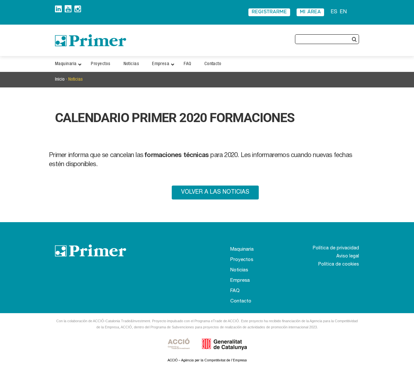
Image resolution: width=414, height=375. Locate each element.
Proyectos (241, 259)
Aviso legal (347, 256)
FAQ (235, 291)
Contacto (240, 301)
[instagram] (77, 8)
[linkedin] (58, 8)
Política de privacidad (336, 248)
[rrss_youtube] (68, 7)
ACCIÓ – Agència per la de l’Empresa (207, 360)
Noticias (75, 79)
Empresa (240, 280)
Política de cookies (338, 264)
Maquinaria (242, 249)
